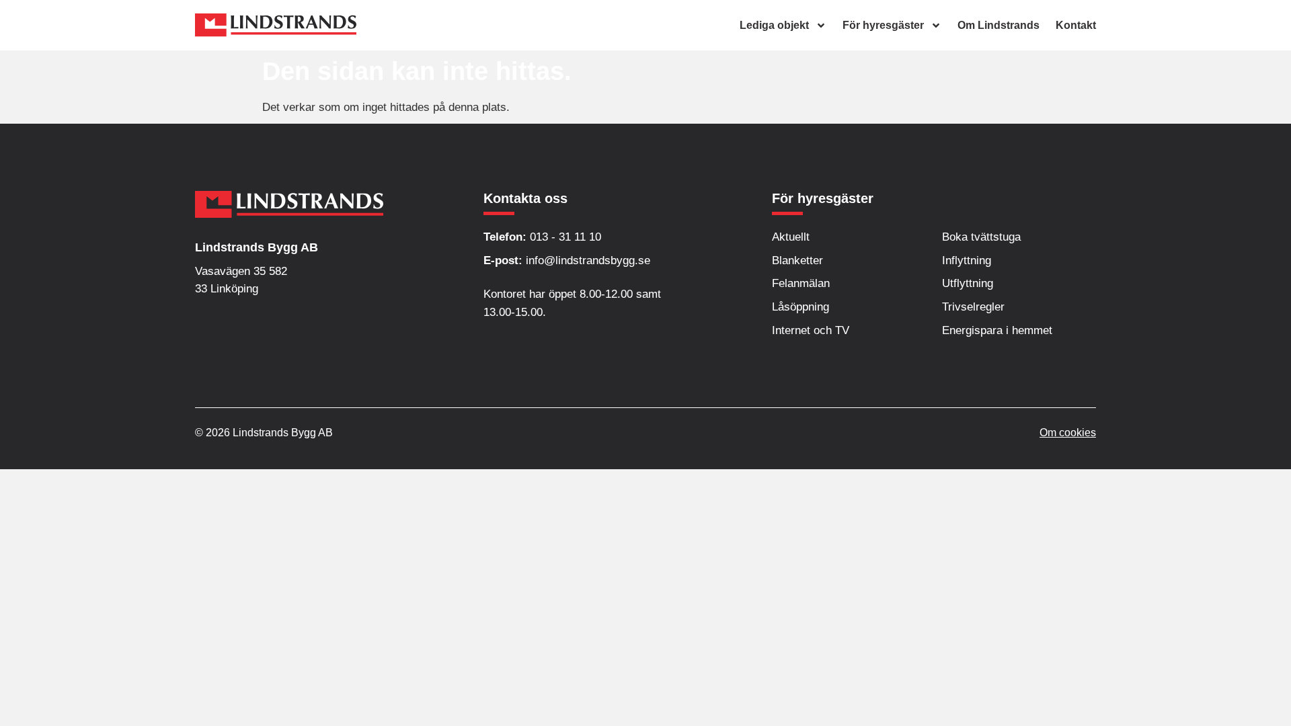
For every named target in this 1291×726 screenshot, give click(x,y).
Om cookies (1068, 432)
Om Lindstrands (998, 25)
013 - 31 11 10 (542, 237)
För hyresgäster (883, 25)
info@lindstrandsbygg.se (566, 260)
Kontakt (1076, 25)
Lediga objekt (774, 25)
